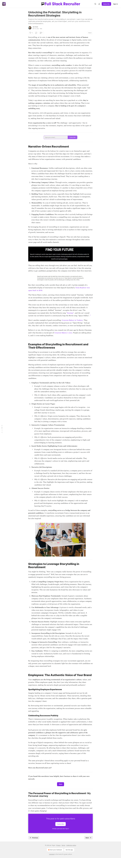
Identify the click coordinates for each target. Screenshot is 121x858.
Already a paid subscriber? (60, 828)
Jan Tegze (35, 27)
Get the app (69, 850)
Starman (70, 313)
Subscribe (106, 4)
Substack (51, 854)
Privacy (58, 845)
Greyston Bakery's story (63, 333)
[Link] (25, 146)
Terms (63, 845)
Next (87, 838)
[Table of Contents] (2, 429)
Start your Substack (56, 850)
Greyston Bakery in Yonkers (72, 320)
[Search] (95, 4)
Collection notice (71, 845)
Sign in (115, 4)
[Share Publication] (99, 4)
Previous (35, 838)
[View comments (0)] (36, 33)
